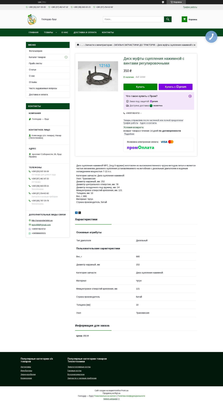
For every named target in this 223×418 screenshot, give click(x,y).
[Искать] (168, 19)
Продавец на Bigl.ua (111, 393)
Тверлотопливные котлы (79, 367)
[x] (79, 213)
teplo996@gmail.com (41, 224)
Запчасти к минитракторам (98, 45)
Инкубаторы (26, 370)
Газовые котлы (74, 370)
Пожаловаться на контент (105, 396)
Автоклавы (26, 367)
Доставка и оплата (85, 32)
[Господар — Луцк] (32, 24)
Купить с (170, 87)
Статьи (32, 69)
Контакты (108, 32)
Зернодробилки (28, 374)
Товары (48, 32)
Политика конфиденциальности (131, 396)
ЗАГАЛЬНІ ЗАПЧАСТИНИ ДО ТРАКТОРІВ (134, 45)
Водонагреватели (76, 374)
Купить (140, 87)
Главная (33, 32)
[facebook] (76, 213)
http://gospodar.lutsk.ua (42, 220)
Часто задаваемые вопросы (43, 88)
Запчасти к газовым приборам (82, 378)
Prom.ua (124, 390)
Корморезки (26, 378)
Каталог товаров (37, 57)
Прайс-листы (35, 63)
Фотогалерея (35, 51)
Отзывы (33, 82)
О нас (64, 32)
